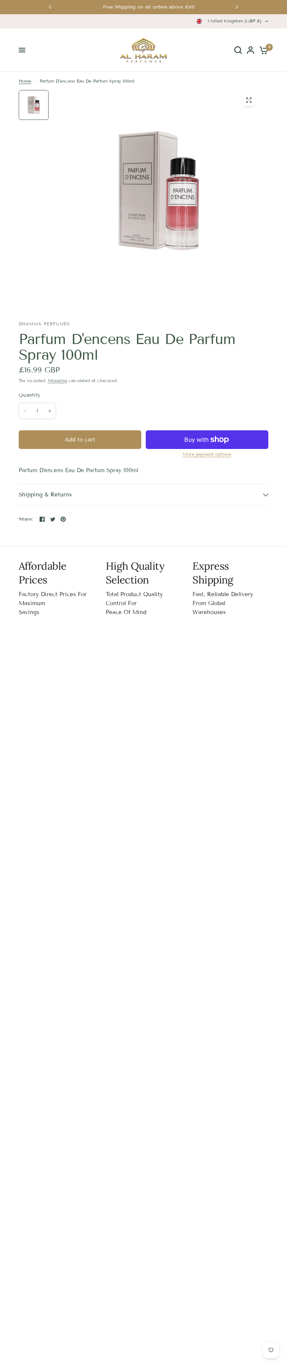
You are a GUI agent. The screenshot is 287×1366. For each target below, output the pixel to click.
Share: (26, 519)
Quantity (29, 395)
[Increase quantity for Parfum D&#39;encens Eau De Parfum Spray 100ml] (50, 411)
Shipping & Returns (45, 494)
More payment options (207, 454)
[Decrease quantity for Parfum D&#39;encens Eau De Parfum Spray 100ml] (25, 411)
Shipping (57, 380)
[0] (262, 50)
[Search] (238, 50)
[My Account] (250, 50)
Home (25, 81)
